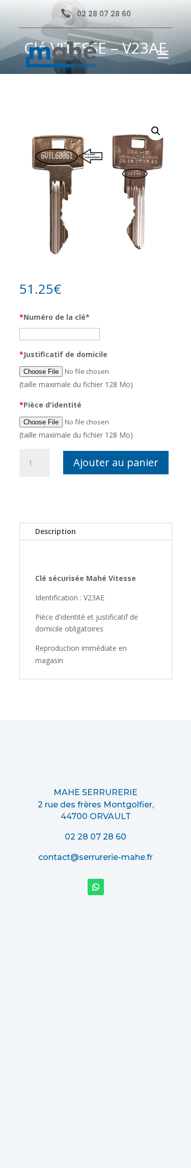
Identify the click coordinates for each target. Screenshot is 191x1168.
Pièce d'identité (50, 405)
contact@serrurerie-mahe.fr (95, 857)
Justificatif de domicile (63, 354)
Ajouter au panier (115, 462)
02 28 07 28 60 (104, 14)
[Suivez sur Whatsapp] (96, 887)
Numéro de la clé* (54, 317)
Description (55, 531)
